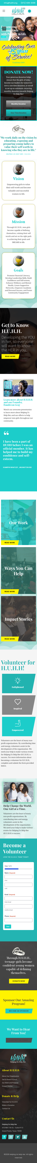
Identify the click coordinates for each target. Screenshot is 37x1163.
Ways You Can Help (18, 570)
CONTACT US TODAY (18, 1040)
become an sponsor (19, 1011)
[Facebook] (4, 1137)
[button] (18, 388)
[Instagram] (10, 1137)
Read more (10, 356)
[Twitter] (17, 1137)
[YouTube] (24, 1137)
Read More (3, 36)
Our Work (18, 522)
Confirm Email (9, 910)
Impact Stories (18, 619)
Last (6, 888)
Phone (10, 916)
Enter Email (8, 902)
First (6, 880)
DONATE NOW (19, 981)
